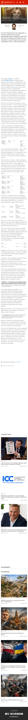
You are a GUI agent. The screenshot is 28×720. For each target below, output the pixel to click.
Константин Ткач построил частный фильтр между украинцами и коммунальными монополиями (14, 530)
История (3, 598)
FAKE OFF (25, 670)
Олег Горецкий (24, 500)
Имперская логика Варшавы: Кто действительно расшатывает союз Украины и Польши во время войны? (13, 667)
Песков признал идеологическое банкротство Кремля (12, 633)
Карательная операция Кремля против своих (12, 700)
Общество (4, 493)
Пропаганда (4, 461)
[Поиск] (10, 717)
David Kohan (24, 603)
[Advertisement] (14, 62)
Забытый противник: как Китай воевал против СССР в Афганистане (13, 601)
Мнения (18, 2)
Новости (15, 2)
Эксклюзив (12, 20)
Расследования (24, 2)
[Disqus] (14, 416)
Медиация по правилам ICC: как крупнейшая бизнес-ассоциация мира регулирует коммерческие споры (14, 497)
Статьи (21, 2)
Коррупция (5, 20)
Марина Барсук (9, 365)
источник (18, 362)
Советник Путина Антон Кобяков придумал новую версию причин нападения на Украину (14, 463)
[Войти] (18, 717)
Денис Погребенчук (23, 532)
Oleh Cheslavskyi (24, 466)
